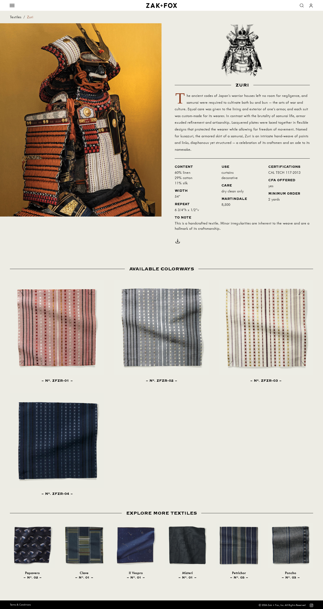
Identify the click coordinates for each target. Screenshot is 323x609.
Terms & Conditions (20, 604)
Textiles (15, 17)
